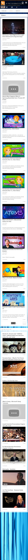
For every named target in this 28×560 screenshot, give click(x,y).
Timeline (3, 11)
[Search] (23, 2)
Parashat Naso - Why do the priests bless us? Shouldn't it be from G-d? (13, 358)
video (11, 11)
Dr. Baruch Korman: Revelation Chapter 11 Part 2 (12, 447)
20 (13, 6)
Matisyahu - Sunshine (9, 469)
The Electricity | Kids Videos (10, 129)
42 (8, 6)
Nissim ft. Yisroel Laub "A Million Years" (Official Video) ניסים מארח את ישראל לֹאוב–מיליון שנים (13, 335)
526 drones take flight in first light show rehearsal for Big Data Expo (13, 35)
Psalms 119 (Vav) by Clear (10, 380)
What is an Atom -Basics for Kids (12, 278)
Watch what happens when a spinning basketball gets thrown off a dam (13, 97)
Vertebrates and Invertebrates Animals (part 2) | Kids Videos (11, 159)
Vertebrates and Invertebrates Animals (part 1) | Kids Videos (11, 189)
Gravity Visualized (7, 66)
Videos (3, 15)
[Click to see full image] (3, 5)
